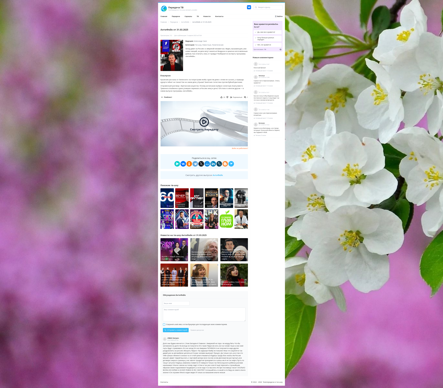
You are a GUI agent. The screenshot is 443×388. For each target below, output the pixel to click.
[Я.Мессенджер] (177, 164)
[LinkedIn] (213, 164)
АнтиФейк (185, 22)
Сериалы (188, 16)
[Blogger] (225, 164)
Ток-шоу (198, 45)
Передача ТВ (175, 7)
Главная (163, 16)
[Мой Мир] (207, 164)
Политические (217, 45)
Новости (207, 16)
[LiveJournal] (219, 164)
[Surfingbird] (231, 164)
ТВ (198, 16)
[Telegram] (195, 164)
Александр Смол (200, 41)
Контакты (219, 16)
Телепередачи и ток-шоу (273, 382)
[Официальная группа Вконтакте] (249, 8)
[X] (201, 164)
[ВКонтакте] (183, 164)
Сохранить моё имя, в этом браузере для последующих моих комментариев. (196, 324)
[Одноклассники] (189, 164)
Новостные (206, 45)
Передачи (176, 16)
